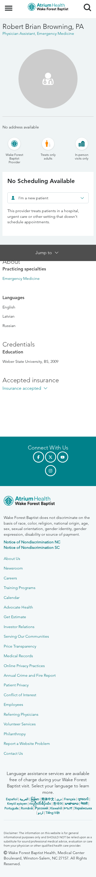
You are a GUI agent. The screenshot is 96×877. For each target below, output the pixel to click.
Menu (9, 5)
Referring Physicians (21, 714)
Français (70, 799)
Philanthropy (15, 734)
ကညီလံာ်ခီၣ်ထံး (40, 803)
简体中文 (47, 799)
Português (11, 808)
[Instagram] (50, 470)
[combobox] (48, 197)
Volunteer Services (20, 724)
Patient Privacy (16, 685)
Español (11, 799)
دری (59, 799)
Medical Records (18, 655)
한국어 (58, 803)
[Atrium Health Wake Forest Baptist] (48, 502)
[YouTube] (62, 457)
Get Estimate (15, 616)
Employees (13, 704)
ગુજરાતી (83, 799)
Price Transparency (20, 646)
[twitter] (50, 457)
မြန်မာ (35, 799)
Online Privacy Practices (24, 665)
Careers (10, 578)
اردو (40, 813)
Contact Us (13, 753)
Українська (83, 808)
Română (27, 808)
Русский (41, 808)
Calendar (11, 597)
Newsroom (13, 568)
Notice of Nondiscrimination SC (32, 547)
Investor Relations (19, 626)
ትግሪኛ (68, 808)
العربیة (24, 799)
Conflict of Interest (20, 695)
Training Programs (19, 587)
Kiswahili (56, 808)
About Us (12, 558)
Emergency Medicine (21, 278)
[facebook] (38, 457)
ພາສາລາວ (72, 803)
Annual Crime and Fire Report (30, 675)
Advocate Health (18, 607)
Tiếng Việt (53, 813)
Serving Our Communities (26, 636)
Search (85, 3)
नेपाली (84, 803)
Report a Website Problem (27, 743)
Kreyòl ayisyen (17, 803)
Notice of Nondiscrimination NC (32, 542)
